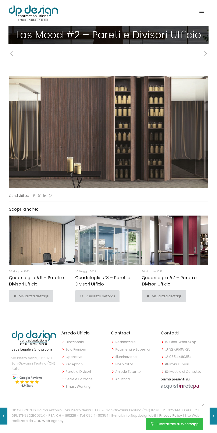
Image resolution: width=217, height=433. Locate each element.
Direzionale (74, 342)
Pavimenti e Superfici (132, 349)
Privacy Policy (170, 415)
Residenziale (125, 342)
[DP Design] (33, 12)
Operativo (73, 356)
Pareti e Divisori (78, 371)
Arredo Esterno (128, 371)
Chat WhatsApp (182, 342)
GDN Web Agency (49, 420)
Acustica (122, 379)
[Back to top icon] (204, 405)
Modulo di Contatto (184, 371)
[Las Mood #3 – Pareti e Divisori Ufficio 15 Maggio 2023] (3, 416)
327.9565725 (179, 349)
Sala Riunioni (75, 349)
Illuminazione (126, 356)
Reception (74, 364)
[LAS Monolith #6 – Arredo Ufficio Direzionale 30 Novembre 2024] (213, 416)
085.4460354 (180, 356)
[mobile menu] (201, 12)
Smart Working (77, 386)
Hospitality (124, 364)
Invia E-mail (178, 364)
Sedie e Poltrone (79, 379)
